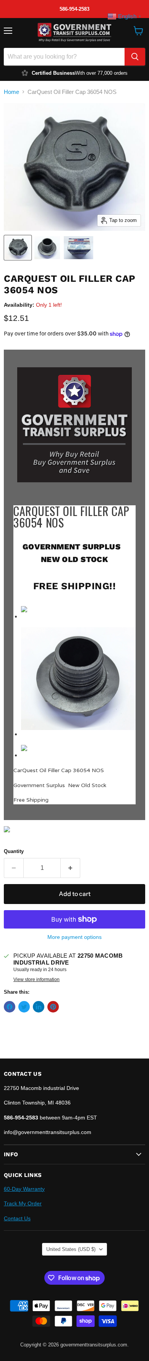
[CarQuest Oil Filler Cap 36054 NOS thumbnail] (17, 247)
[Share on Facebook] (9, 1007)
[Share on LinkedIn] (38, 1007)
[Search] (135, 57)
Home (11, 92)
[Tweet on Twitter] (24, 1007)
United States (71, 1249)
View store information (36, 979)
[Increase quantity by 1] (70, 868)
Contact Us (17, 1218)
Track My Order (23, 1203)
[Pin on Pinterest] (53, 1007)
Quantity (14, 851)
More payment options (74, 937)
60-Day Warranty (24, 1189)
